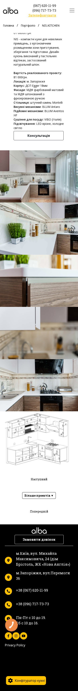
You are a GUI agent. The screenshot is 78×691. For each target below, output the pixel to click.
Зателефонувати (42, 15)
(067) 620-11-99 (44, 5)
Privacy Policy (15, 645)
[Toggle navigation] (71, 10)
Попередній (39, 511)
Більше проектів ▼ (39, 495)
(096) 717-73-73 (44, 10)
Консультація (38, 135)
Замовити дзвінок (39, 539)
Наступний (39, 479)
